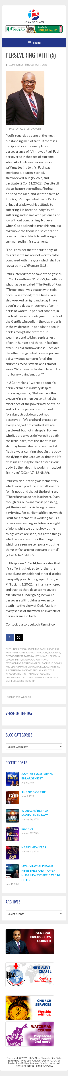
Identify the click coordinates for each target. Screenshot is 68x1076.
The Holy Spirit (41, 670)
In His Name (19, 652)
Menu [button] (37, 42)
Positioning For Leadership (37, 663)
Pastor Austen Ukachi (36, 656)
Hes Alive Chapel (34, 16)
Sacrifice (55, 666)
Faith (43, 649)
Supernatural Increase (19, 670)
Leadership (54, 652)
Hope (9, 652)
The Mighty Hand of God (31, 673)
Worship (29, 680)
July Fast (31, 652)
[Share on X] (19, 637)
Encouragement (29, 649)
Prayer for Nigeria (28, 666)
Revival (44, 666)
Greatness (53, 649)
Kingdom (42, 652)
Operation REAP (14, 656)
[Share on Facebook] (10, 637)
